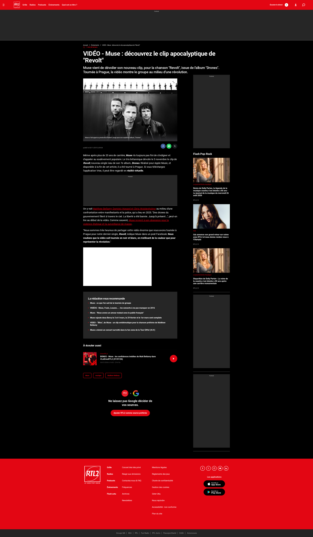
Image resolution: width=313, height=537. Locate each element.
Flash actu (111, 494)
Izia (194, 231)
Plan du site (157, 514)
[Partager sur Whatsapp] (169, 146)
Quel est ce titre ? (69, 5)
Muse (87, 375)
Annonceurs (192, 533)
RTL (136, 533)
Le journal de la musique (202, 184)
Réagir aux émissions (131, 474)
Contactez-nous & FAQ (131, 480)
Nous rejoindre (158, 500)
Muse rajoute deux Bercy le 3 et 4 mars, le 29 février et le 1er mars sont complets (126, 318)
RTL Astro (156, 533)
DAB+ (181, 533)
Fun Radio (145, 533)
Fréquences (127, 487)
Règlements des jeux (161, 474)
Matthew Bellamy (113, 375)
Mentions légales (159, 467)
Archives (125, 494)
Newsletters (127, 500)
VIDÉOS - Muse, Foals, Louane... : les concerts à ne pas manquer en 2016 (122, 308)
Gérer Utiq (156, 494)
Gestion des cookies (160, 487)
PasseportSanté (169, 533)
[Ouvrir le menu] (3, 5)
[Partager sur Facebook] (163, 146)
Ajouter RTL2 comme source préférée (130, 413)
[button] (278, 5)
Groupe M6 (120, 533)
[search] (303, 4)
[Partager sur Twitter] (174, 146)
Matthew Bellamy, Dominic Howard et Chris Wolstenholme (124, 208)
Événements (54, 5)
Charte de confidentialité (162, 480)
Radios (33, 5)
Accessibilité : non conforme (164, 507)
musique (98, 375)
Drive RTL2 (104, 354)
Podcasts (42, 5)
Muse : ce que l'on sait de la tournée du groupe (110, 303)
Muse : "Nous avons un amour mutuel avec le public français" (117, 313)
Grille (24, 5)
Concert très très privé (131, 467)
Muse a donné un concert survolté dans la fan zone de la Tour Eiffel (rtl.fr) (122, 330)
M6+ (130, 533)
